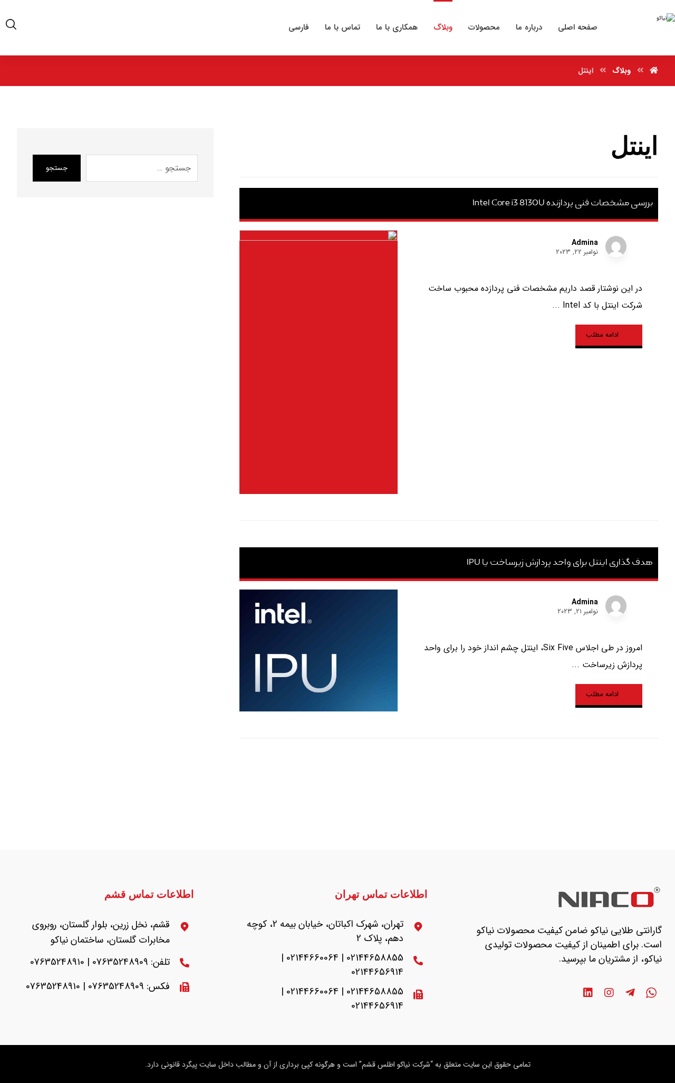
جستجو (57, 168)
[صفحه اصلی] (654, 71)
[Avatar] (615, 246)
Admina (585, 243)
